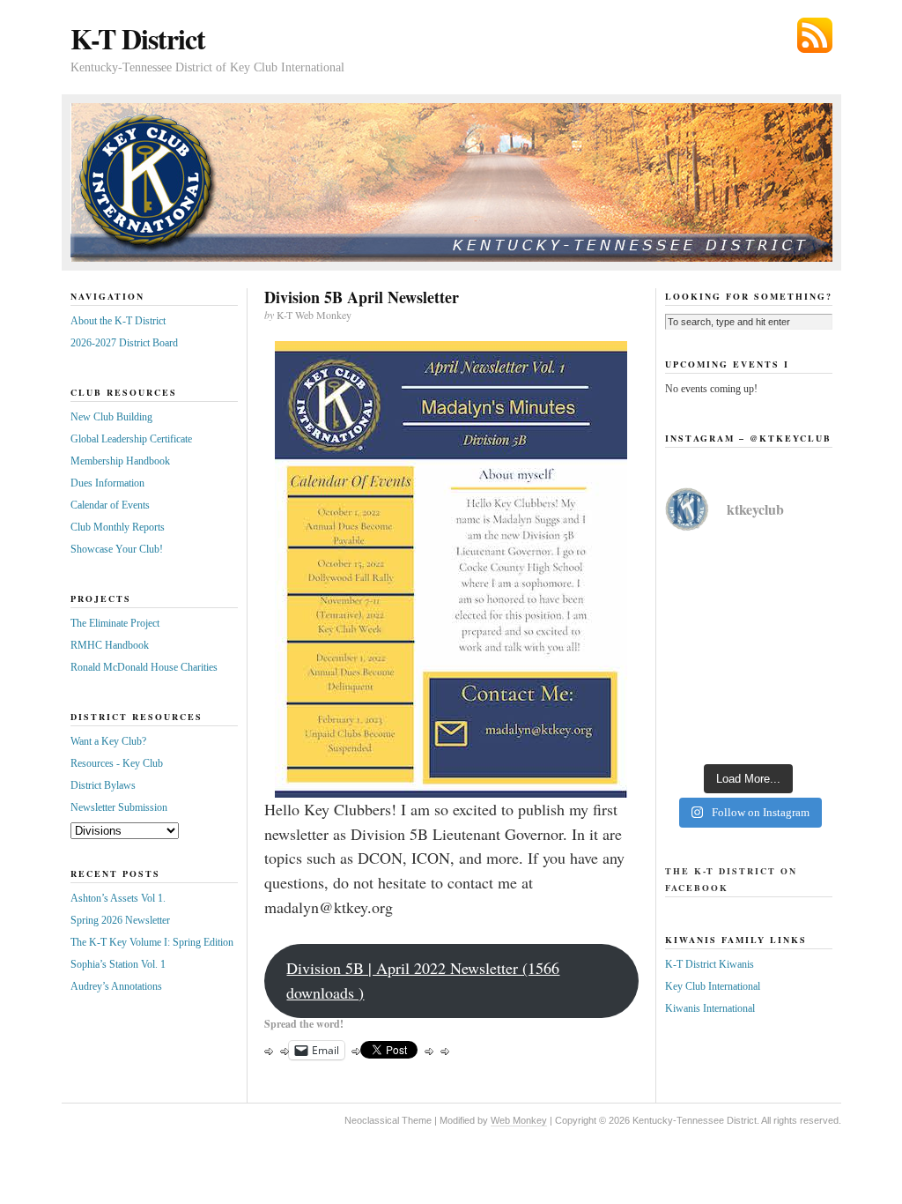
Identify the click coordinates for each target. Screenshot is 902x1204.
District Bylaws (103, 785)
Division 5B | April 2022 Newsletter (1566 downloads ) (422, 980)
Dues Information (107, 483)
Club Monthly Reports (117, 527)
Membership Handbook (120, 461)
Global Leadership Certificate (131, 439)
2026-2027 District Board (124, 343)
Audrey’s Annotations (116, 986)
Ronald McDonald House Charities (144, 667)
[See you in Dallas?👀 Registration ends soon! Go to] (748, 701)
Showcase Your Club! (116, 549)
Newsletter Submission (118, 807)
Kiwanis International (710, 1008)
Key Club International (712, 986)
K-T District (137, 38)
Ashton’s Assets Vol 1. (118, 898)
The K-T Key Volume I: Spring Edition (151, 942)
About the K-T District (118, 321)
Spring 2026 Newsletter (120, 920)
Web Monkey (519, 1120)
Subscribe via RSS (814, 35)
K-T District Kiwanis (709, 964)
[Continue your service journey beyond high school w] (748, 599)
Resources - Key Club (116, 763)
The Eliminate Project (114, 623)
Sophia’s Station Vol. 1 (118, 964)
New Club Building (111, 417)
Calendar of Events (110, 505)
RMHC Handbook (109, 645)
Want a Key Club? (108, 741)
